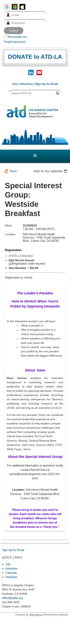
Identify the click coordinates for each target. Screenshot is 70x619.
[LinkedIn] (31, 72)
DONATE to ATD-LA (35, 57)
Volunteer (11, 577)
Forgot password (14, 41)
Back (13, 171)
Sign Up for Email (13, 550)
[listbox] (51, 171)
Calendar (11, 572)
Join (15, 83)
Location (10, 234)
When (8, 225)
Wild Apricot (36, 614)
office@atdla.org (12, 597)
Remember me (17, 36)
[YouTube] (39, 72)
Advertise (26, 83)
